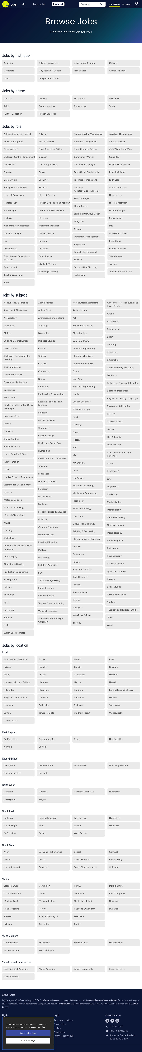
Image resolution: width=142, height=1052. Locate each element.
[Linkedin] (117, 1021)
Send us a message (119, 1031)
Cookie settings (28, 1040)
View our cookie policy (36, 1027)
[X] (112, 1021)
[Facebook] (107, 1021)
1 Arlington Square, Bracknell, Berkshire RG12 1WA (123, 1037)
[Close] (50, 1022)
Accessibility (59, 1032)
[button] (92, 4)
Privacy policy (60, 1024)
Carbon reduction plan (63, 1036)
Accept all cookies (28, 1033)
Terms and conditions (63, 1020)
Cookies (57, 1028)
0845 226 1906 (116, 1026)
